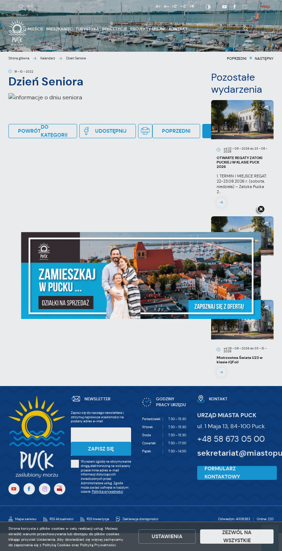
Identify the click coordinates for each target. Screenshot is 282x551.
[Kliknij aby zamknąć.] (261, 209)
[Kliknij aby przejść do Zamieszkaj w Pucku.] (141, 276)
